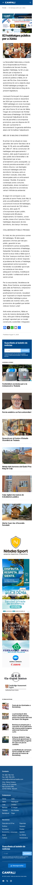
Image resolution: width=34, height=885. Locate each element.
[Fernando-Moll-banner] (15, 654)
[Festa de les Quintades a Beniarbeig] (5, 706)
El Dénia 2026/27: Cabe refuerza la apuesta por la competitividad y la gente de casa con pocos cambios (21, 740)
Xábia (4, 802)
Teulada (5, 810)
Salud (4, 835)
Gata (13, 799)
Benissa (4, 807)
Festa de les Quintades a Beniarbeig (21, 706)
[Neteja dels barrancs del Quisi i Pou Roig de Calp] (17, 455)
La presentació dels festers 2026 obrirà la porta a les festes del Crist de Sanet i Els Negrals (22, 716)
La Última (22, 835)
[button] (3, 2)
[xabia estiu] (15, 572)
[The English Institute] (15, 681)
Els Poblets (15, 810)
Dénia (4, 799)
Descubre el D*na (8, 823)
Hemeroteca (23, 838)
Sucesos (22, 826)
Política (4, 826)
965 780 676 (10, 777)
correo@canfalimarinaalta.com (12, 779)
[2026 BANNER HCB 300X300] (15, 599)
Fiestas (21, 829)
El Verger (14, 807)
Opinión (22, 832)
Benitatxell (5, 813)
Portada (4, 7)
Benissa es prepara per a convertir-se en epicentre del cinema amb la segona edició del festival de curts (22, 728)
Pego (13, 813)
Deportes (22, 823)
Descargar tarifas (18, 865)
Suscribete (25, 350)
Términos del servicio (19, 858)
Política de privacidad (14, 355)
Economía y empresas (9, 832)
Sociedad (5, 829)
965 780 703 (9, 775)
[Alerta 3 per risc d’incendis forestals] (17, 512)
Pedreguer (14, 802)
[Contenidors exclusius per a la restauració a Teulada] (17, 372)
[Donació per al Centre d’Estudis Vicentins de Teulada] (17, 427)
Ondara (13, 804)
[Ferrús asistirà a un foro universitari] (17, 401)
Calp (3, 804)
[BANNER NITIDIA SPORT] (15, 545)
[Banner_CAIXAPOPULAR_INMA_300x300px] (15, 626)
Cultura (4, 838)
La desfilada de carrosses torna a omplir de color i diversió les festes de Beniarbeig (21, 752)
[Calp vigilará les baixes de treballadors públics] (17, 483)
